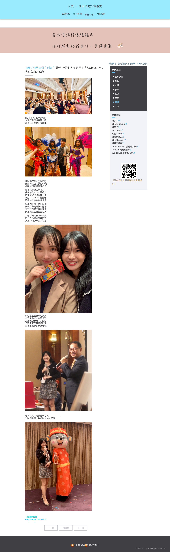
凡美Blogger (118, 140)
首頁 (28, 68)
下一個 (80, 528)
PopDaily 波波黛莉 (120, 150)
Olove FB (116, 130)
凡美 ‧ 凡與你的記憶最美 (85, 6)
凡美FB (115, 121)
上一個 (51, 528)
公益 (117, 93)
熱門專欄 (38, 68)
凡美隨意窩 (117, 143)
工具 (117, 106)
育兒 (117, 85)
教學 (117, 89)
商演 (117, 102)
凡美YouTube (118, 124)
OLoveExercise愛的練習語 (124, 147)
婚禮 (117, 98)
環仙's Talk (117, 134)
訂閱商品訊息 (93, 545)
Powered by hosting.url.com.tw (150, 548)
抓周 (117, 81)
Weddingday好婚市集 (122, 153)
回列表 (66, 528)
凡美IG (115, 127)
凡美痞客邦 (117, 137)
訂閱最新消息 (79, 545)
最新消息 (119, 76)
